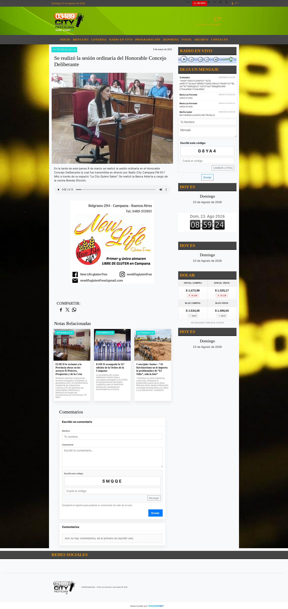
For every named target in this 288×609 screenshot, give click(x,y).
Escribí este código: (74, 473)
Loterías (99, 39)
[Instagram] (221, 3)
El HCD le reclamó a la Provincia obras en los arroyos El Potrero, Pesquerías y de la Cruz (69, 369)
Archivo (201, 39)
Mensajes (81, 39)
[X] (210, 3)
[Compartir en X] (67, 310)
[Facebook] (216, 3)
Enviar (155, 513)
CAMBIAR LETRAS (223, 167)
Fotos (187, 39)
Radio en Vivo (121, 39)
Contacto (219, 39)
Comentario (67, 444)
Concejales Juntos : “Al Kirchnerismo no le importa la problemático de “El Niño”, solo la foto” (152, 369)
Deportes (171, 39)
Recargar (154, 498)
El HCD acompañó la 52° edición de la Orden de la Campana (110, 367)
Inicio (65, 39)
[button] (189, 3)
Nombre (66, 431)
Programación (147, 39)
